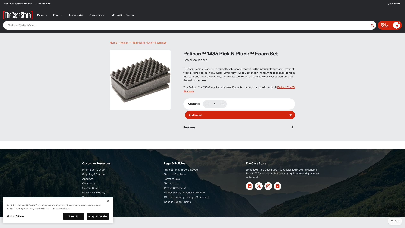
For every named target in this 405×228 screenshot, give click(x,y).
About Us (87, 178)
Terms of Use (171, 183)
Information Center (93, 169)
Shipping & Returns (93, 174)
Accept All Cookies (97, 216)
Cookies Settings (15, 216)
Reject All (73, 216)
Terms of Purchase (175, 174)
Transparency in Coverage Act (181, 169)
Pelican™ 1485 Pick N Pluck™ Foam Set (143, 42)
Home (113, 42)
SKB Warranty (90, 197)
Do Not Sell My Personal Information (185, 192)
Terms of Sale (172, 178)
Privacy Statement (175, 188)
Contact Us (88, 183)
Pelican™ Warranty (93, 192)
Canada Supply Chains (177, 201)
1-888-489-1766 (43, 3)
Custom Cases (90, 188)
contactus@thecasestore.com (18, 3)
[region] (58, 210)
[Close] (108, 200)
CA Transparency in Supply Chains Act (186, 197)
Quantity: (194, 103)
